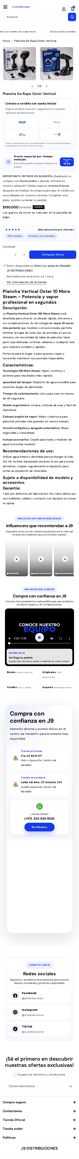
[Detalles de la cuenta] (64, 9)
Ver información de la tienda (26, 282)
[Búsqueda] (72, 17)
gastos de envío (20, 212)
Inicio (6, 41)
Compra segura (14, 1102)
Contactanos (12, 1111)
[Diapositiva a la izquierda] (32, 86)
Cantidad (9, 247)
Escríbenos (39, 827)
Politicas (9, 1137)
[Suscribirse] (70, 1086)
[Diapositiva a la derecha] (47, 86)
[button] (5, 7)
